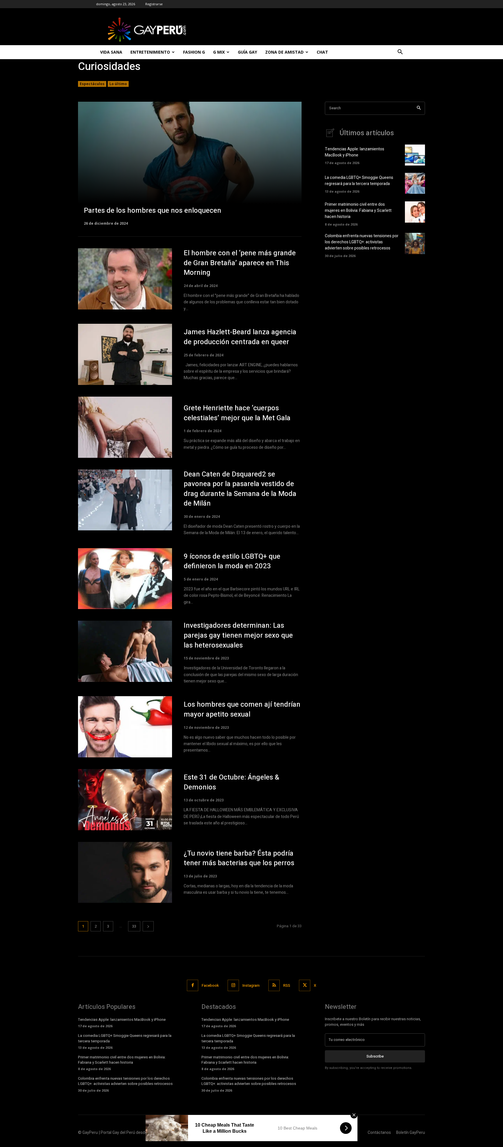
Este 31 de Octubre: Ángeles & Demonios (231, 782)
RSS (286, 985)
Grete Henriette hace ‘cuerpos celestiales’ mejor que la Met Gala (237, 413)
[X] (304, 985)
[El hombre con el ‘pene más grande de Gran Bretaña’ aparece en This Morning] (125, 278)
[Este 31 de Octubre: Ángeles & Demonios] (125, 799)
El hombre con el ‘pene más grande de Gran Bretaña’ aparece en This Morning (240, 263)
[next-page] (148, 926)
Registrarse (154, 4)
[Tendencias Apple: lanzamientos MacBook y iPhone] (415, 155)
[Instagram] (233, 985)
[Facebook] (192, 985)
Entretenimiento (150, 52)
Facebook (210, 985)
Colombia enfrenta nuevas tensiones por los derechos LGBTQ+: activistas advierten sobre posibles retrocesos (361, 242)
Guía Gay (247, 52)
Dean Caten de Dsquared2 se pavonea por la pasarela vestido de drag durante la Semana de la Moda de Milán (240, 489)
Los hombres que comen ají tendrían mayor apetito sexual (242, 709)
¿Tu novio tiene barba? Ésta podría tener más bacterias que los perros (239, 858)
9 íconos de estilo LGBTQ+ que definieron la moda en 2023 (232, 561)
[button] (400, 52)
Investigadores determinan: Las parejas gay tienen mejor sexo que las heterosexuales (238, 635)
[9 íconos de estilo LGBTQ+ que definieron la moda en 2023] (125, 578)
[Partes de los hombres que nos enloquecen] (190, 163)
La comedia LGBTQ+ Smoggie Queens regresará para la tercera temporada (359, 181)
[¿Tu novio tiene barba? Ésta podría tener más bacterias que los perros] (125, 872)
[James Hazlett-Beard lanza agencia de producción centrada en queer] (125, 354)
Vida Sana (111, 52)
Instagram (251, 985)
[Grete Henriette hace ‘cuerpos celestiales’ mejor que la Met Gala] (125, 427)
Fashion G (194, 52)
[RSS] (274, 985)
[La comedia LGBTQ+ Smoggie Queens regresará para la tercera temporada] (415, 183)
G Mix (219, 52)
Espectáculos (92, 83)
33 (134, 926)
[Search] (418, 108)
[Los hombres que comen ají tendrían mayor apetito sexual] (125, 726)
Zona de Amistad (284, 52)
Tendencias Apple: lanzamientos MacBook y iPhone (354, 152)
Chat (322, 52)
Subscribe (375, 1056)
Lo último (118, 83)
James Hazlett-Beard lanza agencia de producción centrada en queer (240, 337)
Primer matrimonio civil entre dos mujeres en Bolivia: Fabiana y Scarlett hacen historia (358, 210)
